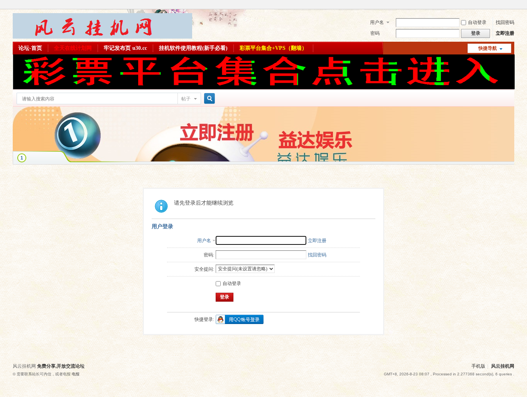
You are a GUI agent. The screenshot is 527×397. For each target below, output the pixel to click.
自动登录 (477, 22)
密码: (209, 255)
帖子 (186, 99)
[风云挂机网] (102, 37)
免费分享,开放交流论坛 (60, 366)
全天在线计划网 (73, 48)
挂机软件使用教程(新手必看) (193, 48)
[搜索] (208, 98)
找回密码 (505, 22)
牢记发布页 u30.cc (125, 48)
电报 (75, 374)
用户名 (377, 22)
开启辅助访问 (512, 5)
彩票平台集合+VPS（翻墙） (273, 48)
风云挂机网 (502, 366)
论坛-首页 (30, 48)
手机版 (478, 366)
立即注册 (505, 33)
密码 (375, 33)
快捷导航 (487, 48)
